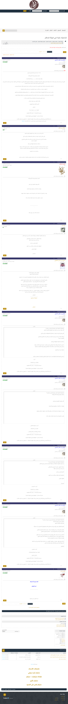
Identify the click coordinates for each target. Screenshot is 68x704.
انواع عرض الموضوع (6, 54)
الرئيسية (64, 30)
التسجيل (59, 30)
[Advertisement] (34, 20)
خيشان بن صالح (62, 128)
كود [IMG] (63, 641)
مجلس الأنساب (34, 41)
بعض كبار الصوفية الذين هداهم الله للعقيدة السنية (58, 657)
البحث (63, 700)
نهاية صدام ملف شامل (62, 659)
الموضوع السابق (36, 607)
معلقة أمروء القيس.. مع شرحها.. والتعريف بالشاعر (58, 655)
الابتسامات (63, 640)
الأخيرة (40, 51)
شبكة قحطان (9, 689)
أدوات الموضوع (12, 54)
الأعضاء (54, 30)
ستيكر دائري (34, 681)
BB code (63, 639)
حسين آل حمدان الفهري (60, 260)
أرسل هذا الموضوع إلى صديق (60, 619)
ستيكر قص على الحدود (34, 685)
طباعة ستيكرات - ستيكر (34, 677)
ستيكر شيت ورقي (34, 673)
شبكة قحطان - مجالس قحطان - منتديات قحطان (54, 41)
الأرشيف (5, 689)
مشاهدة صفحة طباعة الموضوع (59, 618)
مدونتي (34, 307)
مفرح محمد (62, 571)
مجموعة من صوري (34, 298)
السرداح (63, 225)
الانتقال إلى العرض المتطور (60, 625)
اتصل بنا (47, 30)
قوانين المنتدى (63, 645)
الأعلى (3, 689)
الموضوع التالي (31, 607)
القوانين (56, 700)
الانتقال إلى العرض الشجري (60, 626)
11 (43, 51)
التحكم (51, 30)
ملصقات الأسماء (34, 669)
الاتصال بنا (13, 689)
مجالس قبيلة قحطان (41, 41)
